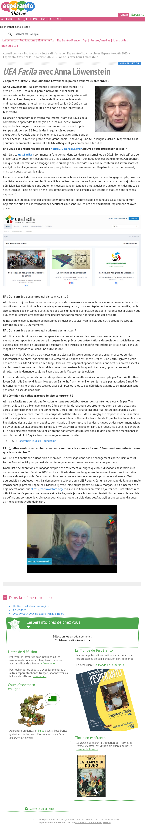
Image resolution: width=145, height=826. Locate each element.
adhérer (6, 19)
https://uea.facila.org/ (66, 148)
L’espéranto (9, 40)
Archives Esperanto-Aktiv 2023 (109, 53)
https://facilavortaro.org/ (47, 489)
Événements (46, 40)
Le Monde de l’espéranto (109, 665)
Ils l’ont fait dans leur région (31, 606)
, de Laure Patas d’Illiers (38, 613)
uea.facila (25, 154)
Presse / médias (100, 40)
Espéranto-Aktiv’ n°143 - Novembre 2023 (28, 57)
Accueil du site (12, 53)
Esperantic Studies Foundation (37, 441)
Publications (28, 40)
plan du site (9, 45)
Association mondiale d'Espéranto (93, 822)
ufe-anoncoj (48, 663)
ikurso (41, 730)
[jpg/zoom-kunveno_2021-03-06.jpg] (118, 109)
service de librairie (87, 749)
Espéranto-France (68, 40)
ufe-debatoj (40, 676)
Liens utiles (121, 40)
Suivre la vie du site (39, 809)
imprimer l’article (129, 63)
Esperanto (137, 14)
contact (56, 19)
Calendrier (19, 610)
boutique (21, 19)
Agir (85, 40)
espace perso (38, 19)
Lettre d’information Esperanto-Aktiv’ (64, 53)
